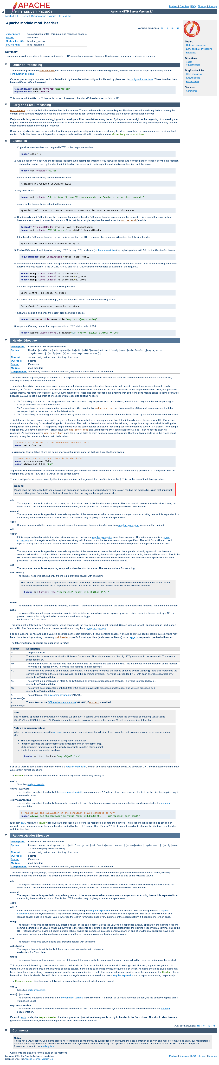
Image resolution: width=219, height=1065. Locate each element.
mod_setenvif (129, 220)
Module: (16, 368)
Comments (191, 90)
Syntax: (15, 350)
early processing (36, 784)
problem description (105, 250)
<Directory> (119, 134)
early (23, 822)
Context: (16, 357)
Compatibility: (19, 371)
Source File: (13, 44)
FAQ (193, 6)
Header (188, 62)
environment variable (59, 695)
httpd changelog (194, 74)
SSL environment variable (62, 702)
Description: (13, 34)
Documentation (38, 16)
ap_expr (134, 637)
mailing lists (47, 1046)
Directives (184, 6)
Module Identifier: (16, 41)
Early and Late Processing (199, 49)
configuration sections (22, 73)
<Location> (137, 134)
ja (172, 28)
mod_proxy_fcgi (104, 408)
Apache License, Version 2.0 (38, 1059)
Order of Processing (196, 45)
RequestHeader (192, 64)
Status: (10, 37)
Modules (173, 6)
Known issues (193, 77)
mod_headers (47, 70)
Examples (191, 52)
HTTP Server (21, 16)
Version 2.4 (54, 16)
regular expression (128, 525)
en (162, 28)
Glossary (202, 6)
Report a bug (192, 81)
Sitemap (212, 6)
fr (167, 28)
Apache (9, 16)
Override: (16, 360)
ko (178, 28)
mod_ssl (94, 702)
